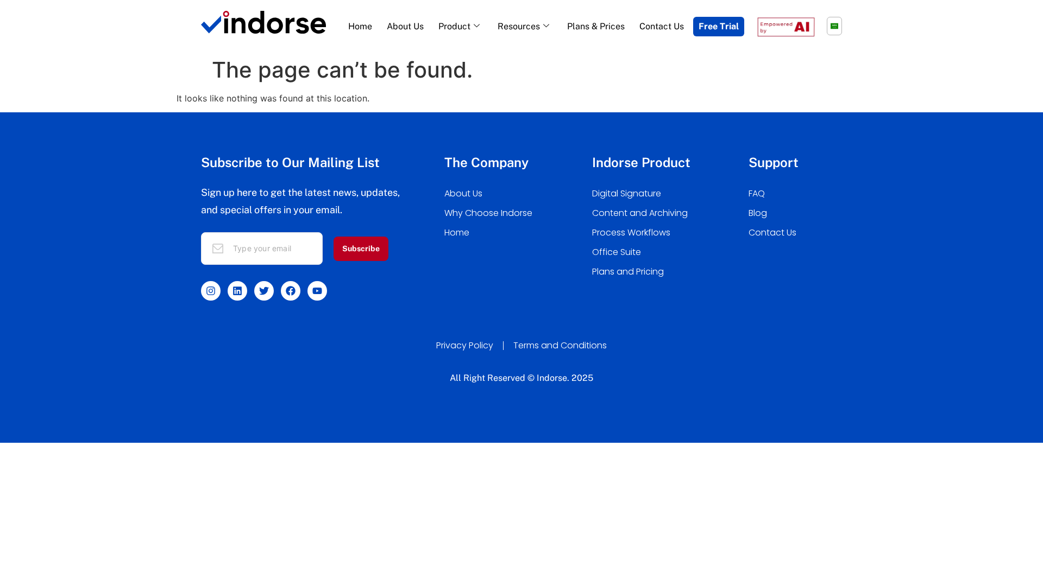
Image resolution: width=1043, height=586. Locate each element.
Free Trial (719, 26)
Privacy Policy (464, 345)
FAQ (757, 193)
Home (360, 26)
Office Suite (616, 252)
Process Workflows (631, 232)
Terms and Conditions (560, 345)
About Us (405, 26)
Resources (519, 26)
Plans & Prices (596, 26)
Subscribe (361, 248)
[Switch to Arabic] (834, 26)
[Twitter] (264, 291)
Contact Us (661, 26)
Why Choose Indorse (488, 213)
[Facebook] (290, 291)
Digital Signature (626, 193)
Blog (758, 213)
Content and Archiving (640, 213)
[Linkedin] (237, 291)
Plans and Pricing (628, 271)
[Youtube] (317, 291)
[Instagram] (211, 291)
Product (454, 26)
